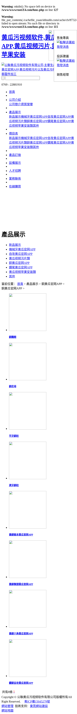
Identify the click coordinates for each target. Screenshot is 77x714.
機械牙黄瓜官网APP (34, 116)
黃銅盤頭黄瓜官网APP (21, 584)
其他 (36, 125)
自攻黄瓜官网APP (59, 116)
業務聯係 (15, 178)
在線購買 (15, 186)
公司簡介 (15, 104)
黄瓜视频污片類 (19, 258)
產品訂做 (15, 155)
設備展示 (15, 162)
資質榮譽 (27, 104)
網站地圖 (7, 710)
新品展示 (15, 116)
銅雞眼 (12, 337)
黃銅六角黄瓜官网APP (21, 633)
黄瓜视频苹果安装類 (22, 271)
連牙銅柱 (14, 485)
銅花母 (12, 386)
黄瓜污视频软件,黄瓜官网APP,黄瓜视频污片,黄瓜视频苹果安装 (38, 46)
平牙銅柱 (14, 436)
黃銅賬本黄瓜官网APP (21, 534)
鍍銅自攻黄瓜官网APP (21, 683)
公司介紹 (15, 99)
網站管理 (7, 706)
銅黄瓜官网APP (37, 121)
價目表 (13, 133)
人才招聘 (15, 170)
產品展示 (15, 112)
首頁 (12, 91)
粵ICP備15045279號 (37, 701)
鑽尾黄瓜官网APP (59, 121)
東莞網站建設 (39, 706)
